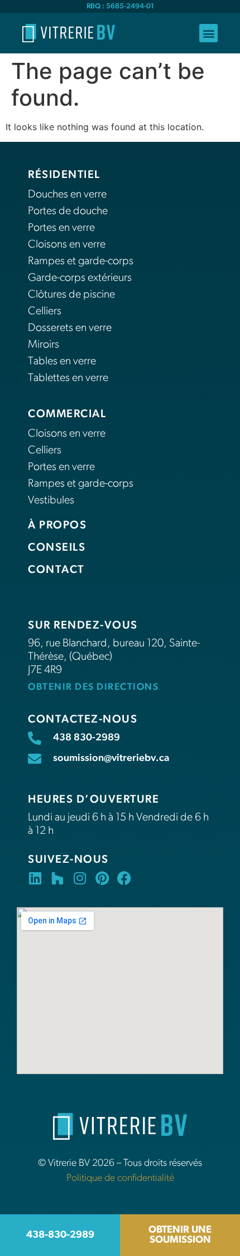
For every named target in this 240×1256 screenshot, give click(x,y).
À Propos (57, 525)
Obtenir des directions (93, 687)
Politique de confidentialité (120, 1179)
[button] (208, 33)
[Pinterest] (102, 878)
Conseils (56, 547)
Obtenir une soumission (180, 1235)
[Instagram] (80, 878)
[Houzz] (57, 878)
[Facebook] (124, 878)
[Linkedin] (35, 878)
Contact (56, 570)
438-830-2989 (60, 1235)
